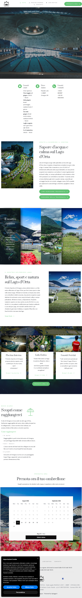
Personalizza (20, 592)
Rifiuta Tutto (29, 587)
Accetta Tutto (11, 587)
